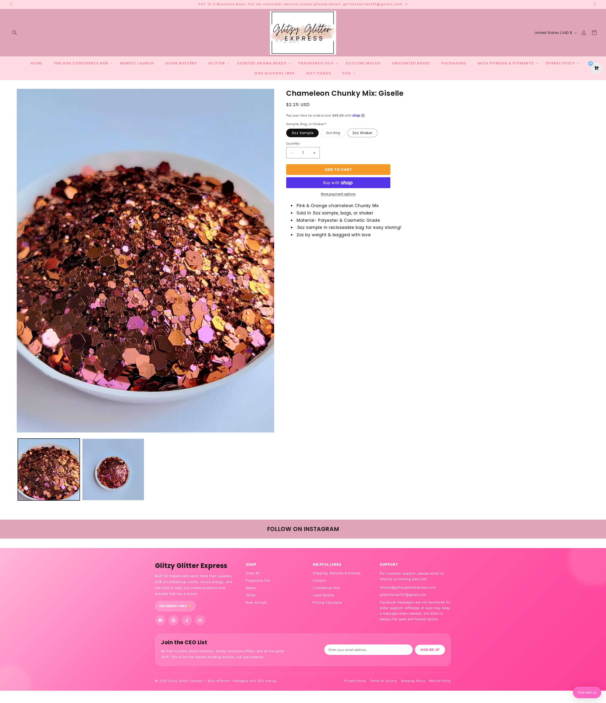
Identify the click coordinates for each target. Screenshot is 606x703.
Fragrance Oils (258, 580)
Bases (251, 588)
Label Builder (324, 595)
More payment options (338, 194)
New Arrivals (256, 602)
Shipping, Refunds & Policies (337, 573)
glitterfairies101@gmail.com (403, 595)
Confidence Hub (326, 588)
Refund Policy (440, 681)
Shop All (252, 573)
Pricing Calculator (328, 602)
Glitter (251, 595)
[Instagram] (173, 620)
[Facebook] (160, 620)
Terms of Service (383, 681)
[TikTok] (187, 620)
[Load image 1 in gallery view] (49, 470)
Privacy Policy (355, 681)
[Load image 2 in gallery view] (113, 470)
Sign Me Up (430, 650)
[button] (14, 32)
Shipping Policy (413, 681)
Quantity (293, 143)
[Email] (200, 620)
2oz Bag (335, 133)
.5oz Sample (302, 133)
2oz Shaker (362, 133)
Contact (319, 580)
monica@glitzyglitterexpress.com (408, 587)
